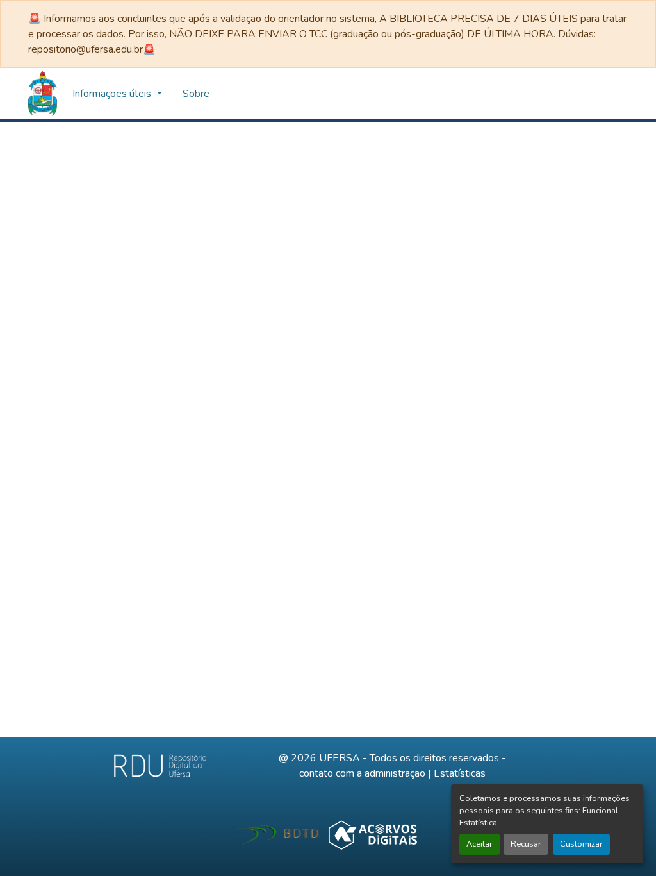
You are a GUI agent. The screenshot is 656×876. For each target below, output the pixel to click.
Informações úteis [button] (113, 94)
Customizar (581, 844)
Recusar (526, 844)
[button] (42, 93)
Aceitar (479, 844)
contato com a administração (362, 773)
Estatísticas (460, 773)
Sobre (196, 94)
